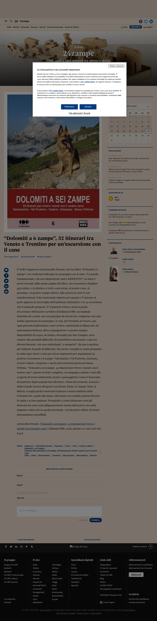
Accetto (88, 107)
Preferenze (69, 107)
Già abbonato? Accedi (79, 113)
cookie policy (89, 82)
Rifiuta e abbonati (116, 66)
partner (116, 91)
